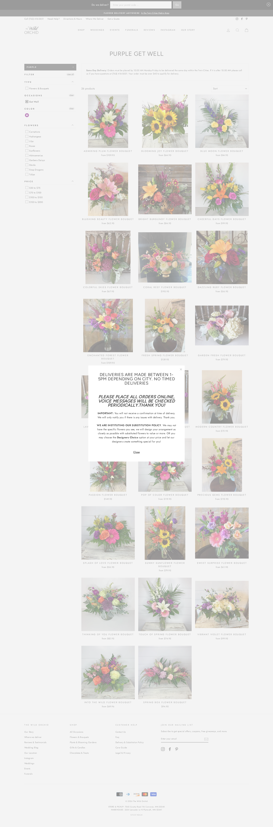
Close (136, 452)
